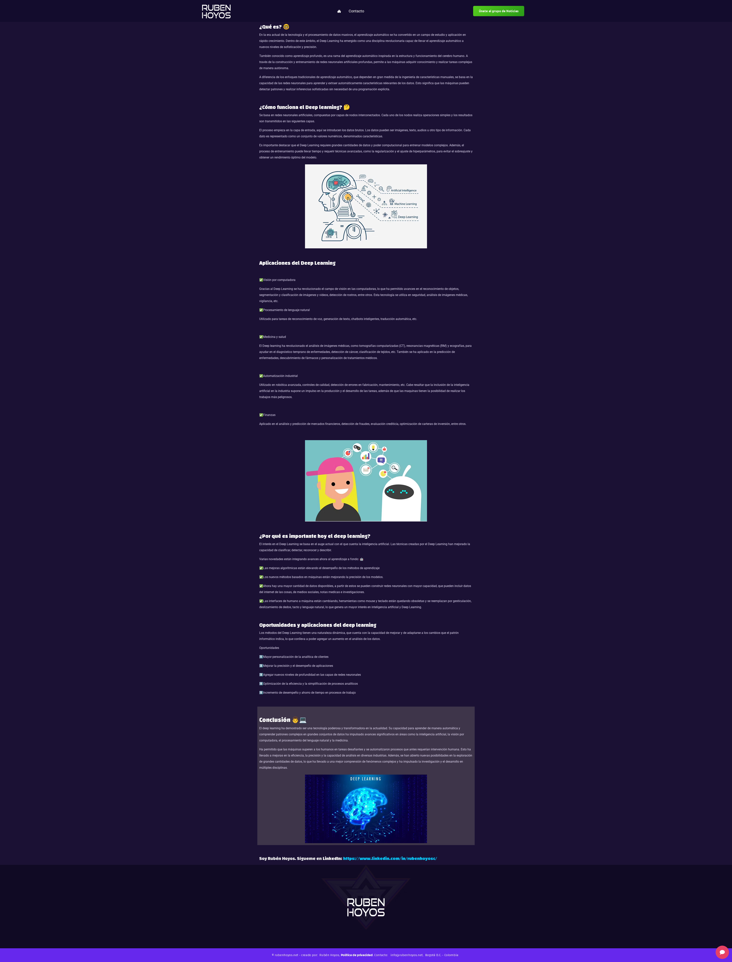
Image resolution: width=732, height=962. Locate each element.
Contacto (356, 11)
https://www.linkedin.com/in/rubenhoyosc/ (390, 858)
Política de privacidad (357, 955)
